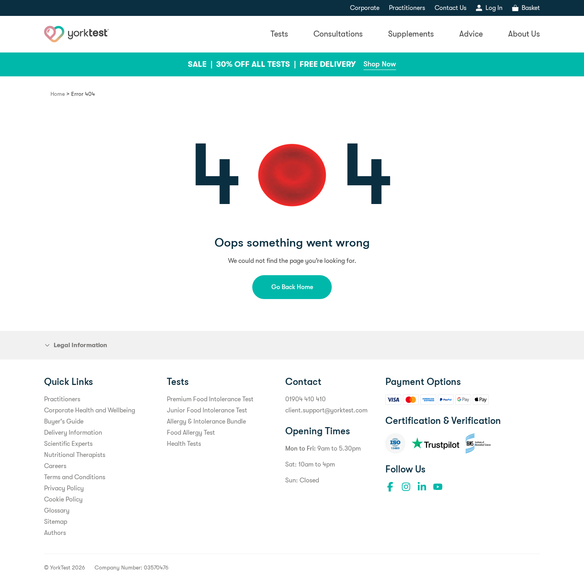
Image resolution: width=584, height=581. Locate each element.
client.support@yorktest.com (326, 410)
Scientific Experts (68, 443)
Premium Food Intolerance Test (210, 399)
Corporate (364, 8)
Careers (55, 466)
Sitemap (55, 521)
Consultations (338, 34)
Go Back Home (292, 287)
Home (57, 94)
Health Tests (184, 443)
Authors (55, 532)
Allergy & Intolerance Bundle (206, 421)
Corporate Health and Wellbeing (89, 410)
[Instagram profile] (406, 487)
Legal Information (80, 345)
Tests (279, 34)
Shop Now (380, 64)
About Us (524, 34)
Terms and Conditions (74, 477)
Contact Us (450, 8)
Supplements (411, 34)
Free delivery (328, 64)
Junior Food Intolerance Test (207, 410)
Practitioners (407, 8)
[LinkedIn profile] (422, 487)
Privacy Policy (64, 488)
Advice (471, 34)
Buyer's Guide (63, 421)
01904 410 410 (305, 399)
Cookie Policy (63, 499)
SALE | (201, 64)
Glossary (57, 510)
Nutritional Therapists (74, 455)
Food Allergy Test (191, 432)
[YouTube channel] (438, 487)
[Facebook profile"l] (390, 487)
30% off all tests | (257, 64)
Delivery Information (73, 432)
